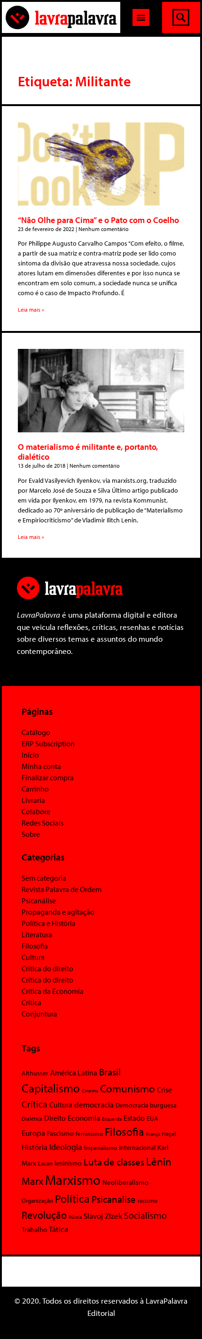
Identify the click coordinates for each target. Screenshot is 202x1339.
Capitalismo (51, 1088)
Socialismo (145, 1215)
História (34, 1147)
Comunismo (127, 1088)
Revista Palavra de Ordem (61, 889)
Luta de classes (114, 1162)
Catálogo (36, 732)
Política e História (49, 923)
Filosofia (35, 946)
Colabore (36, 811)
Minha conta (41, 766)
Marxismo (73, 1180)
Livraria (33, 800)
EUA (152, 1118)
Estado (134, 1118)
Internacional (137, 1147)
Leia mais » (31, 309)
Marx (32, 1181)
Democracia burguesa (146, 1104)
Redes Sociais (42, 822)
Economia (84, 1117)
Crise (164, 1089)
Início (30, 755)
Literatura (37, 934)
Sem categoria (44, 878)
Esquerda (112, 1119)
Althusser (35, 1073)
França (153, 1134)
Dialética (32, 1118)
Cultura (33, 957)
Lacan (45, 1163)
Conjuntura (39, 1013)
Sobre (31, 834)
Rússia (75, 1217)
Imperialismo (100, 1147)
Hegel (169, 1133)
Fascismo (60, 1133)
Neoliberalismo (125, 1182)
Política (72, 1198)
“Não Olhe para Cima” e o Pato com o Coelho (98, 220)
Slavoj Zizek (103, 1215)
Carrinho (35, 788)
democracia (94, 1104)
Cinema (90, 1090)
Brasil (110, 1072)
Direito (55, 1118)
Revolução (44, 1215)
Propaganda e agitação (58, 912)
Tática (58, 1229)
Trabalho (34, 1229)
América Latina (73, 1072)
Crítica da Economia (53, 991)
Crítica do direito (47, 968)
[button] (140, 17)
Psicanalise (114, 1199)
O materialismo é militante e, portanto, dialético (88, 452)
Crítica (31, 1002)
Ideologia (65, 1146)
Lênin (158, 1161)
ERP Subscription (48, 743)
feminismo (89, 1133)
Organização (37, 1200)
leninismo (68, 1163)
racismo (147, 1200)
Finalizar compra (48, 777)
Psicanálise (39, 900)
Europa (33, 1133)
